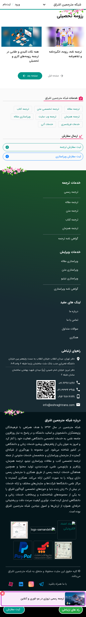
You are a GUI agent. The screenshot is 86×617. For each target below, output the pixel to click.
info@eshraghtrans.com (59, 405)
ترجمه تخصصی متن (48, 109)
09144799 (66, 397)
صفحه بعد (32, 76)
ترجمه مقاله (73, 109)
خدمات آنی (47, 124)
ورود (17, 4)
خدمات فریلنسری (70, 124)
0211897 (67, 383)
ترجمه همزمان (72, 117)
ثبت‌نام (7, 4)
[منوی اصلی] (44, 4)
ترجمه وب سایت (47, 117)
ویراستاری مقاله (22, 117)
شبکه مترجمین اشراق (67, 4)
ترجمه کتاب (23, 109)
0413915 (66, 390)
